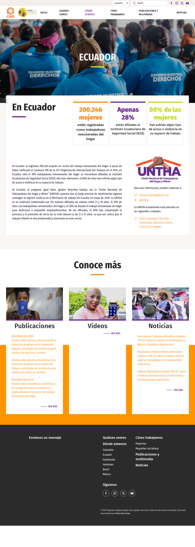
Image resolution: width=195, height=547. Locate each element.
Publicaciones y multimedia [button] (148, 12)
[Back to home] (22, 12)
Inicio (43, 12)
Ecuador (107, 454)
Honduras (108, 464)
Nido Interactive (123, 513)
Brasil (106, 469)
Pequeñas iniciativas (147, 448)
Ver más (52, 406)
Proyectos (141, 443)
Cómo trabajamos (117, 12)
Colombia (108, 450)
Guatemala (109, 459)
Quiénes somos (64, 12)
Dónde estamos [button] (90, 12)
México (107, 474)
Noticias (182, 12)
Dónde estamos (114, 444)
